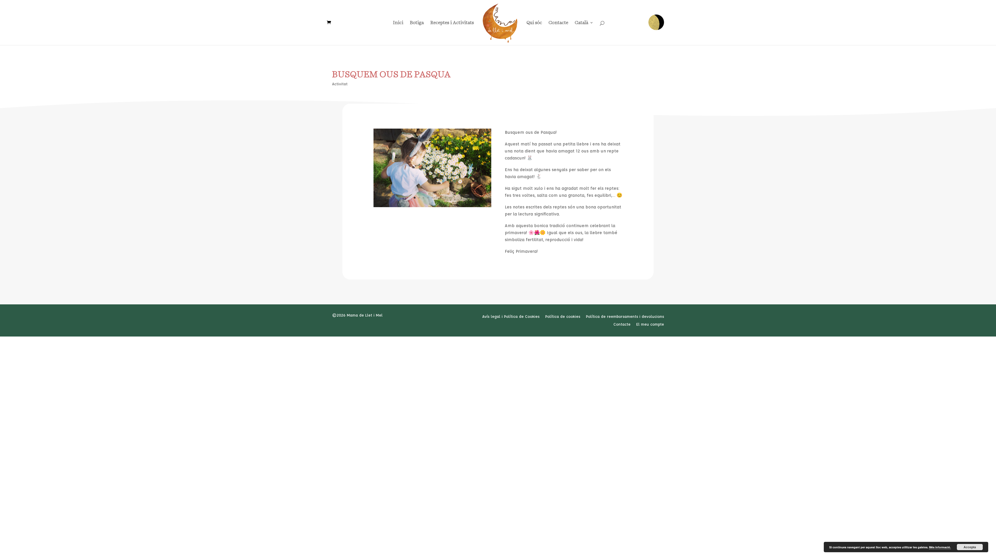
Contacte (558, 23)
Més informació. (940, 547)
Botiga (417, 23)
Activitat (340, 83)
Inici (398, 23)
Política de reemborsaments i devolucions (625, 317)
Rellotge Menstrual (656, 22)
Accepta (970, 547)
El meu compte (650, 325)
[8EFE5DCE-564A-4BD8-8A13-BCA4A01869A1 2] (432, 205)
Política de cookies (562, 317)
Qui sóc (534, 23)
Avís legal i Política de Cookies (511, 317)
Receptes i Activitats (452, 23)
